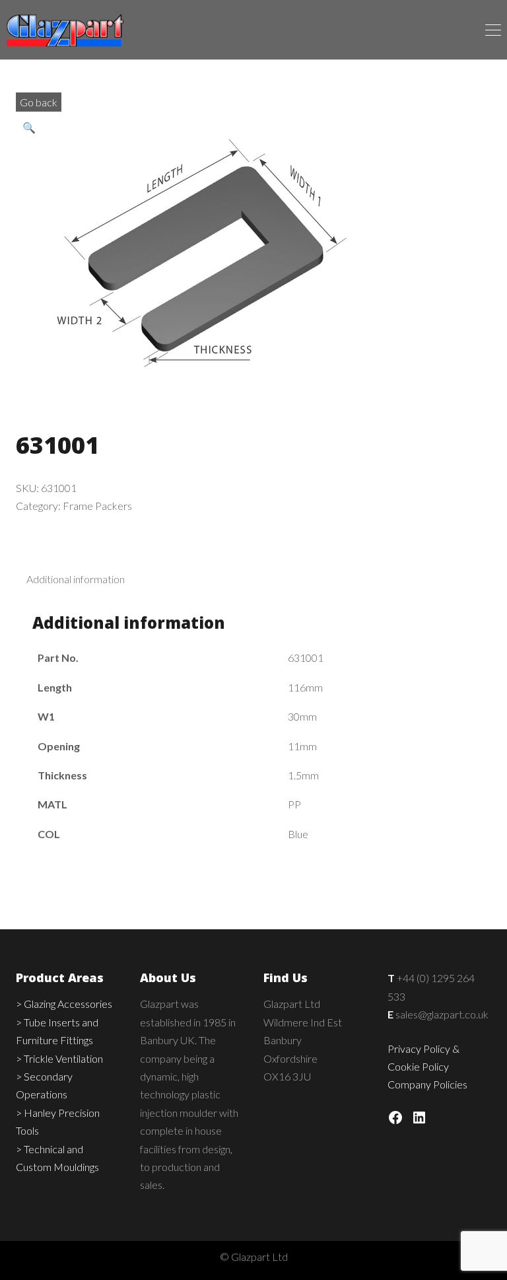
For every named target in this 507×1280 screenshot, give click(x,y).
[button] (32, 128)
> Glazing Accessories (64, 1003)
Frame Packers (97, 505)
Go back (38, 102)
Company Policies (427, 1084)
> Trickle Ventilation (59, 1058)
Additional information (75, 579)
